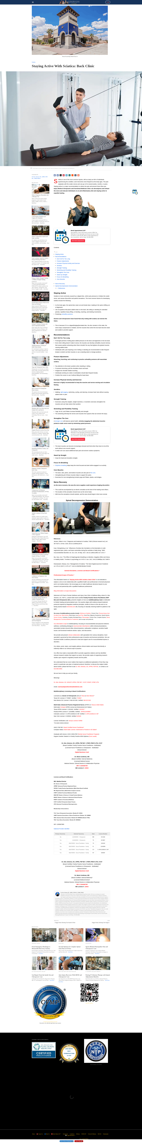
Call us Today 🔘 (78, 1141)
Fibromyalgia (85, 617)
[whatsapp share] (69, 175)
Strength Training (62, 268)
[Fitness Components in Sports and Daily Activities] (40, 230)
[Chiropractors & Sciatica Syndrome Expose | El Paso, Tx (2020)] (40, 548)
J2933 (86, 768)
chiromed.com (71, 606)
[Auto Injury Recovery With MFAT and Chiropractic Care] (71, 963)
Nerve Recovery (60, 283)
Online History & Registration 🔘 (66, 1141)
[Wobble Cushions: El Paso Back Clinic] (40, 507)
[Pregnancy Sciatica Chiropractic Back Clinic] (40, 462)
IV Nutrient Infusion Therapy (93, 971)
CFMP (94, 682)
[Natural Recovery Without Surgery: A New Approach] (40, 527)
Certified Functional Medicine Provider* (50, 1021)
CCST (84, 682)
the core (92, 472)
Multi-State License (69, 729)
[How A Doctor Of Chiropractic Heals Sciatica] (40, 382)
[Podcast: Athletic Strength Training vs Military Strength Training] (40, 272)
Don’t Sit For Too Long (63, 259)
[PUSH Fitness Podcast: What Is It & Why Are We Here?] (40, 296)
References (61, 288)
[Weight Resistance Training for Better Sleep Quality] (40, 339)
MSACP (69, 682)
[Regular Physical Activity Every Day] (40, 424)
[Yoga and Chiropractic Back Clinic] (40, 361)
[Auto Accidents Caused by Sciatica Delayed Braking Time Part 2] (40, 252)
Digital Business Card (82, 752)
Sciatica (33, 62)
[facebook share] (55, 175)
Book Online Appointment (78, 240)
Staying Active (59, 254)
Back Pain (81, 615)
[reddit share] (72, 175)
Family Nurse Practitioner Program (88, 734)
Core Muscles (61, 279)
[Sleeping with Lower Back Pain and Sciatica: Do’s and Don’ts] (40, 402)
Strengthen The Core (63, 272)
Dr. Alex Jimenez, (59, 682)
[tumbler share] (75, 175)
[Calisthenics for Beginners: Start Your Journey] (40, 570)
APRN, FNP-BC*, (77, 682)
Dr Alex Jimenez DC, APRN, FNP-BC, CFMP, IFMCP (72, 892)
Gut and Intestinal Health (38, 971)
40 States (93, 729)
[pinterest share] (64, 175)
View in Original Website (84, 1138)
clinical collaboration (74, 635)
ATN (97, 682)
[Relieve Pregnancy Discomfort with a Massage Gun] (40, 189)
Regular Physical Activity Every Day (40, 430)
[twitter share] (61, 175)
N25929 (78, 716)
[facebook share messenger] (58, 175)
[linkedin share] (67, 175)
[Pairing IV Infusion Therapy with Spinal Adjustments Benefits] (40, 318)
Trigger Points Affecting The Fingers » (101, 922)
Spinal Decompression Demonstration (66, 286)
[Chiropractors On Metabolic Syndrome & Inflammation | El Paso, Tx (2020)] (40, 484)
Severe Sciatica (58, 617)
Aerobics (59, 265)
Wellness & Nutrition (85, 613)
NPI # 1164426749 (81, 765)
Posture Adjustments (63, 261)
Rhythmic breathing (61, 465)
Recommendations (60, 256)
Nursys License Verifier (75, 720)
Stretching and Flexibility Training (66, 270)
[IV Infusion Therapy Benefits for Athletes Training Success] (40, 591)
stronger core (59, 421)
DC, (65, 682)
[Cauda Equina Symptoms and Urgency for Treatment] (40, 210)
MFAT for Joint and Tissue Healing (67, 971)
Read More (34, 203)
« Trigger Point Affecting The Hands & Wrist (64, 922)
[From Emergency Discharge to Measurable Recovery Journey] (44, 935)
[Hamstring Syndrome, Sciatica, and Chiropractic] (40, 442)
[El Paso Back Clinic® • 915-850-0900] (69, 2)
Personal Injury (36, 943)
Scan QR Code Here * (89, 1003)
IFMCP (89, 682)
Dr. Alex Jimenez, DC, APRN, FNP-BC (87, 666)
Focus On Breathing (63, 277)
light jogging (64, 392)
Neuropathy (88, 943)
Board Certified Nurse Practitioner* (74, 727)
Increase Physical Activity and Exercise (68, 263)
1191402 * (82, 709)
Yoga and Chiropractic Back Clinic (40, 367)
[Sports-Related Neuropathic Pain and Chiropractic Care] (98, 935)
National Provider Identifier (61, 829)
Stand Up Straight (62, 274)
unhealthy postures (67, 314)
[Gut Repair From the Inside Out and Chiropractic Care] (44, 963)
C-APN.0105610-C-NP (92, 714)
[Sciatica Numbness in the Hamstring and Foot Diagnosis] (40, 613)
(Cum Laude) (92, 736)
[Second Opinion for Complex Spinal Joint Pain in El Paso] (71, 935)
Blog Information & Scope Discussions (65, 591)
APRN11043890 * (86, 711)
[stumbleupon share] (78, 175)
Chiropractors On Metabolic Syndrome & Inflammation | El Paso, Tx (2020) (40, 491)
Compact (63, 707)
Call (108, 2)
